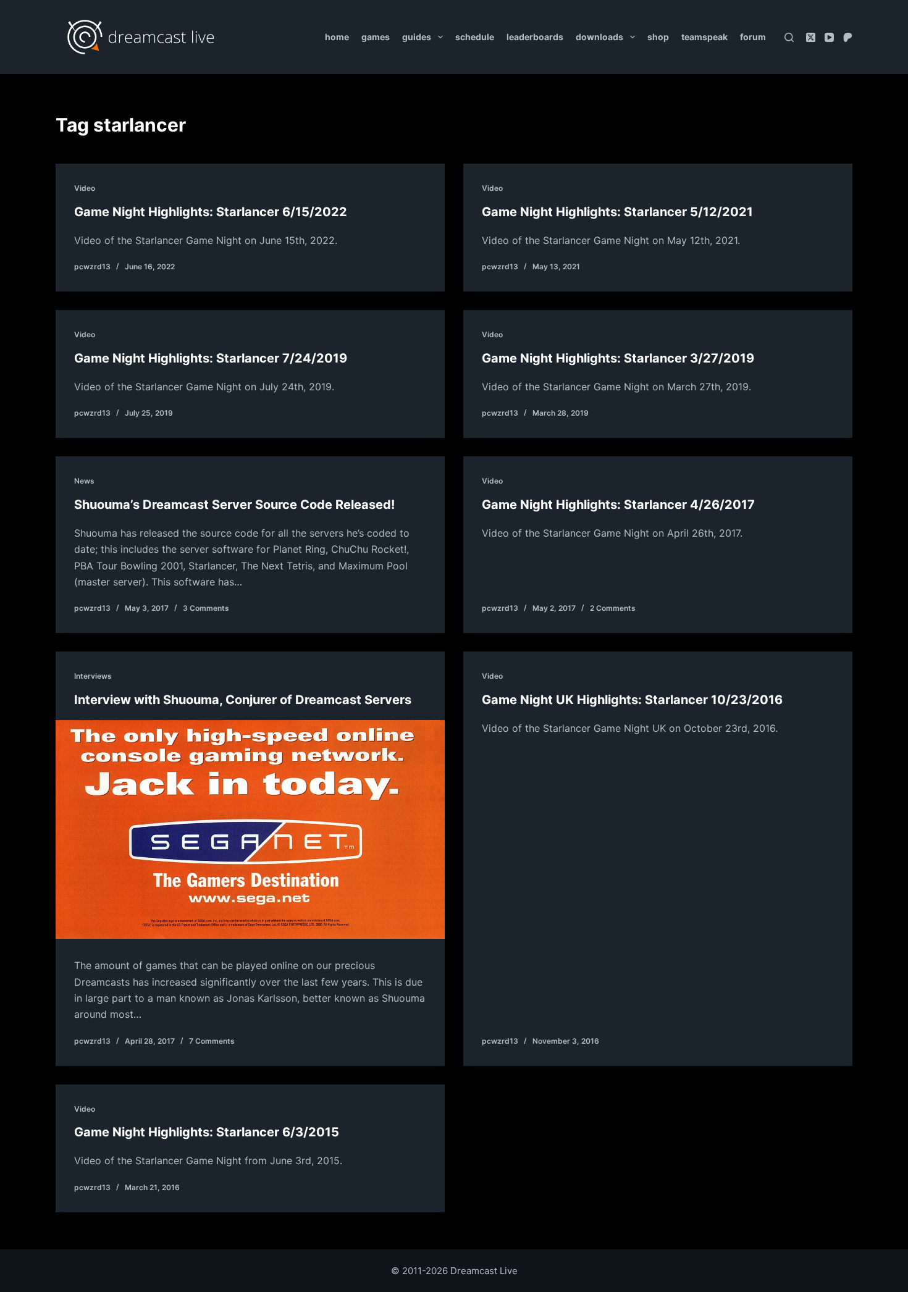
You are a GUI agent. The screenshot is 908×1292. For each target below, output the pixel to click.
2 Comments (613, 608)
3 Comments (206, 608)
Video (84, 188)
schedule (474, 36)
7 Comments (212, 1041)
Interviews (93, 676)
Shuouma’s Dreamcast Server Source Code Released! (234, 504)
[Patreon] (847, 37)
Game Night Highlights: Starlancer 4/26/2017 (618, 504)
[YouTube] (829, 37)
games (375, 36)
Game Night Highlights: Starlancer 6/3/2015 (206, 1132)
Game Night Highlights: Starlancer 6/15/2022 (210, 211)
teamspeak (704, 36)
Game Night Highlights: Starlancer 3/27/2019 (618, 358)
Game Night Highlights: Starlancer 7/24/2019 (210, 358)
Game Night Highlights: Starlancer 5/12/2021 (617, 211)
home (337, 36)
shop (658, 36)
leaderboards (535, 36)
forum (753, 36)
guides (416, 36)
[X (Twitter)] (810, 37)
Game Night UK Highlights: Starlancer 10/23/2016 (632, 699)
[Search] (789, 37)
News (84, 480)
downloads (599, 36)
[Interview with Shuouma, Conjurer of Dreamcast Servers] (250, 829)
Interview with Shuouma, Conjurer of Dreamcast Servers (242, 699)
